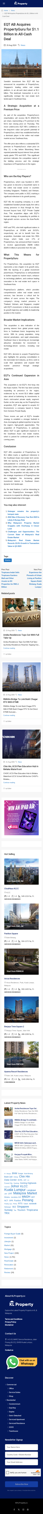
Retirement (8, 1269)
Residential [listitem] (11, 1400)
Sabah (26, 1204)
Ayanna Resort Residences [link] (16, 1071)
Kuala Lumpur (15, 1189)
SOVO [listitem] (11, 1427)
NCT (6, 1201)
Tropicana (32, 1209)
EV (28, 1180)
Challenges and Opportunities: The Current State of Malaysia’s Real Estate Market (23, 534)
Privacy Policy (10, 1322)
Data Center (10, 1179)
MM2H (26, 1196)
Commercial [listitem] (11, 1385)
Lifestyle (7, 1241)
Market (8, 560)
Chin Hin (24, 1176)
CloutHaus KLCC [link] (11, 888)
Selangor (7, 1207)
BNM (14, 1173)
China (16, 1177)
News (13, 10)
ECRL (20, 1180)
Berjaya (9, 1173)
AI (4, 1173)
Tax (15, 1210)
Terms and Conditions (13, 1319)
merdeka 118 (16, 1197)
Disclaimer (9, 1325)
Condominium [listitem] (14, 1404)
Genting (16, 1183)
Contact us (9, 1350)
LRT (10, 1193)
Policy (15, 1204)
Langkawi (31, 1190)
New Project (9, 1253)
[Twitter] (19, 1510)
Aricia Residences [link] (12, 978)
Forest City (8, 1183)
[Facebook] (14, 1510)
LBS (5, 1194)
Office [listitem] (11, 1388)
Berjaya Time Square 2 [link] (14, 1026)
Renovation (8, 1265)
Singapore (23, 1206)
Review (7, 1272)
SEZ (14, 1207)
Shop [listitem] (11, 1396)
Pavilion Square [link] (11, 933)
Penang (27, 1200)
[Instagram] (23, 1510)
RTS (20, 1203)
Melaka (7, 1197)
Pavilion (17, 1201)
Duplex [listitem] (11, 1412)
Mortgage (8, 1249)
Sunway (8, 1210)
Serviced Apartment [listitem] (17, 1419)
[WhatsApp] (28, 1510)
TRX (7, 1213)
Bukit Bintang (28, 1173)
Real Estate (8, 1261)
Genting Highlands (28, 1183)
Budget (20, 1173)
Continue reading (9, 648)
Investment (8, 1238)
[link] (21, 872)
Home (6, 10)
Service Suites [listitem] (14, 1392)
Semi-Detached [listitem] (15, 1416)
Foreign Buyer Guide (12, 1234)
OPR (11, 1201)
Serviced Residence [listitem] (17, 1423)
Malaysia (19, 1193)
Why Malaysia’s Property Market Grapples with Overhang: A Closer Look (23, 526)
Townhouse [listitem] (13, 1431)
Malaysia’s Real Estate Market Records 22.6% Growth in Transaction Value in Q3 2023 (23, 543)
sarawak (33, 1203)
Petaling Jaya (8, 1203)
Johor (15, 1186)
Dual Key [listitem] (12, 1408)
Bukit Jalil (8, 1177)
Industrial (7, 1187)
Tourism (21, 1210)
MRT (33, 1197)
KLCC (24, 1186)
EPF (25, 1180)
